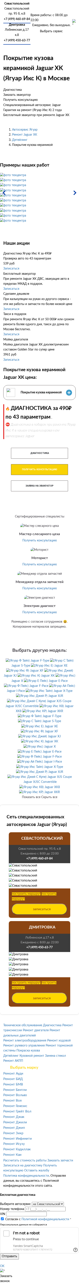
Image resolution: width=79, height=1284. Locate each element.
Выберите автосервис (15, 1204)
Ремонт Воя (12, 1100)
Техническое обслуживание (22, 1025)
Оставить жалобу (36, 1170)
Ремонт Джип (14, 1127)
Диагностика (52, 1025)
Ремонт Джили (15, 1122)
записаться (42, 909)
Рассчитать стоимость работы (25, 1160)
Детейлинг (19, 140)
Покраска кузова (28, 1050)
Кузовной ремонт (32, 1055)
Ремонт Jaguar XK (24, 134)
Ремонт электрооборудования (24, 1040)
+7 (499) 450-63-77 (17, 40)
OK (2, 1266)
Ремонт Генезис (15, 1106)
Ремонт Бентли (15, 1090)
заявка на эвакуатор (39, 485)
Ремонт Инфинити (17, 1138)
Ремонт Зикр (13, 1133)
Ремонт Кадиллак (17, 1149)
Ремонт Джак (13, 1117)
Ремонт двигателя (36, 1030)
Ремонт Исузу (14, 1144)
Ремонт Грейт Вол (17, 1111)
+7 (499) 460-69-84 (17, 19)
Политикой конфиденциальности (45, 1219)
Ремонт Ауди (13, 1073)
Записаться (11, 268)
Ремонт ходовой (59, 1040)
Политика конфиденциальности (26, 1175)
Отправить (9, 1256)
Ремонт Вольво (15, 1095)
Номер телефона (12, 1209)
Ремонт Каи (12, 1154)
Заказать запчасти (60, 1160)
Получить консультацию (39, 540)
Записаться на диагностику (22, 1165)
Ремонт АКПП (13, 1060)
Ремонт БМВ (13, 1084)
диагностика (39, 453)
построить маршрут (26, 893)
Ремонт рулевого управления (24, 1045)
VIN (2, 1214)
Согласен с (37, 1219)
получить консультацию (39, 469)
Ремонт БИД (13, 1079)
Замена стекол (55, 1055)
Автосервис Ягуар (25, 129)
